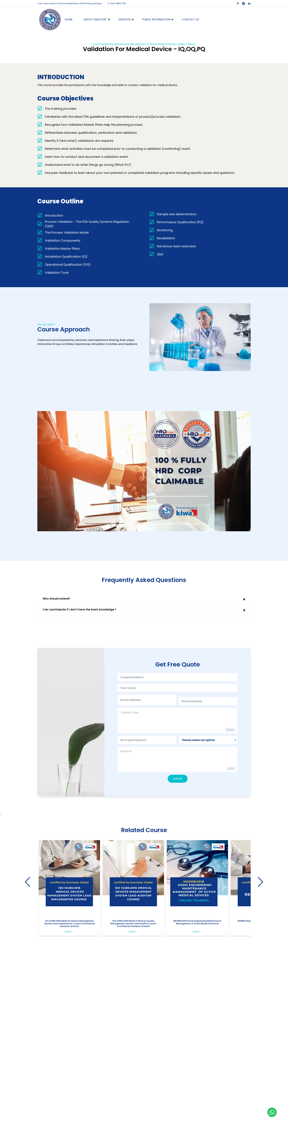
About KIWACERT (95, 19)
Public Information (156, 19)
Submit (177, 779)
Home (68, 19)
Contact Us (190, 19)
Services (124, 19)
